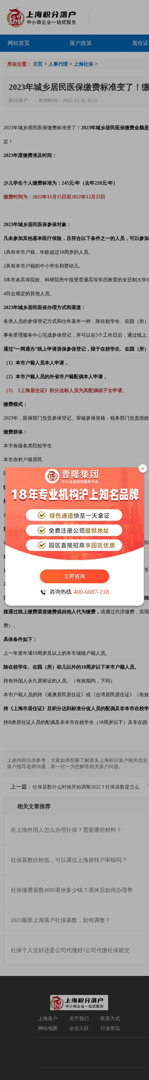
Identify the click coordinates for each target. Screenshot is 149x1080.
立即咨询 (74, 576)
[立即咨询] (74, 514)
